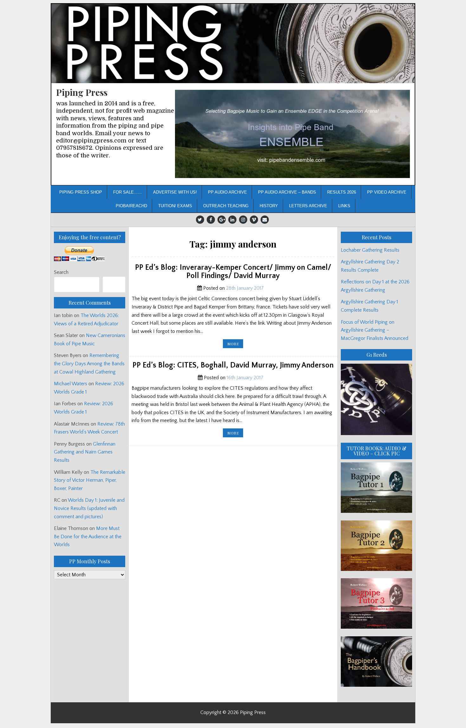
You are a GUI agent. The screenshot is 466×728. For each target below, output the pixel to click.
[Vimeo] (254, 219)
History (269, 205)
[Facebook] (211, 219)
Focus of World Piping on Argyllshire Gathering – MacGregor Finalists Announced (374, 330)
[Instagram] (243, 219)
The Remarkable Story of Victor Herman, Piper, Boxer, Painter (89, 480)
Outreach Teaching (226, 205)
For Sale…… (127, 192)
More (235, 344)
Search (61, 272)
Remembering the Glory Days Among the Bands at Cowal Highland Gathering (89, 363)
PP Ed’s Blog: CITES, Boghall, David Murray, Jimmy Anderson (233, 365)
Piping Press (81, 92)
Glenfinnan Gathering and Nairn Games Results (84, 452)
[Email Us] (265, 219)
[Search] (114, 284)
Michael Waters (70, 384)
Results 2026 (341, 192)
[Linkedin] (232, 219)
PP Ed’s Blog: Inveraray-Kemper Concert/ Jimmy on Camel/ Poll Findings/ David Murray (233, 271)
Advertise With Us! (175, 192)
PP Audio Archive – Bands (287, 192)
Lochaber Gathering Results (370, 250)
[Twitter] (200, 219)
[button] (292, 134)
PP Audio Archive (227, 192)
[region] (292, 134)
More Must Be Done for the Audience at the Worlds (87, 536)
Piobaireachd (131, 205)
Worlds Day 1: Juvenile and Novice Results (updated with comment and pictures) (89, 508)
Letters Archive (308, 205)
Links (344, 205)
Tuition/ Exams (175, 205)
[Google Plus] (221, 219)
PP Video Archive (386, 192)
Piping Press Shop (80, 192)
